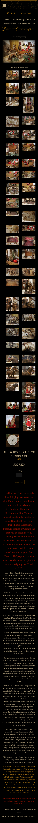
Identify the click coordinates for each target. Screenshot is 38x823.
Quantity (19, 470)
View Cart (26, 13)
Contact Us (12, 13)
